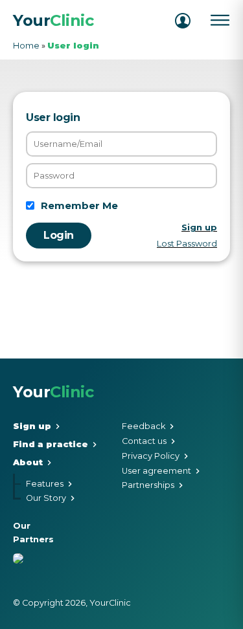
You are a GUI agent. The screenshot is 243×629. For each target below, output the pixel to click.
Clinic (53, 20)
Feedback (143, 427)
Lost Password (187, 243)
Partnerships (148, 485)
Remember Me (79, 205)
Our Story (46, 498)
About (28, 463)
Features (45, 484)
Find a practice (50, 445)
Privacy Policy (150, 456)
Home (26, 45)
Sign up (32, 427)
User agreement (156, 471)
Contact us (144, 441)
